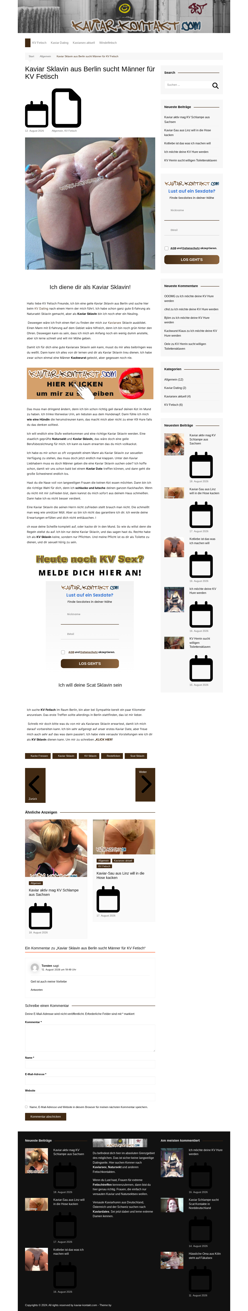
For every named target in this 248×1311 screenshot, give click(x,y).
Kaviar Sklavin (66, 755)
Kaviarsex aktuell (84, 42)
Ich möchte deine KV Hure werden (186, 151)
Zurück (33, 798)
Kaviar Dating (59, 42)
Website (30, 1090)
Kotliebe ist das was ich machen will (187, 143)
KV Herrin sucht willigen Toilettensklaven (190, 160)
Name (29, 1057)
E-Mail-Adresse (35, 1074)
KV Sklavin (90, 755)
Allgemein (57, 130)
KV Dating (41, 308)
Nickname (73, 614)
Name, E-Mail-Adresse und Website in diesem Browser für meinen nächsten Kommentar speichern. (89, 1107)
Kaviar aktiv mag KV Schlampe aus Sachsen (187, 119)
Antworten (37, 989)
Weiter (143, 771)
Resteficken (113, 755)
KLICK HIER (104, 739)
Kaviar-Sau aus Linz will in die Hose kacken (187, 133)
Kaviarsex (114, 322)
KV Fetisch (39, 42)
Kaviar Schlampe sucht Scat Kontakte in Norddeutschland (204, 1204)
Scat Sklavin (137, 755)
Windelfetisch (108, 42)
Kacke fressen (39, 755)
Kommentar (33, 1022)
